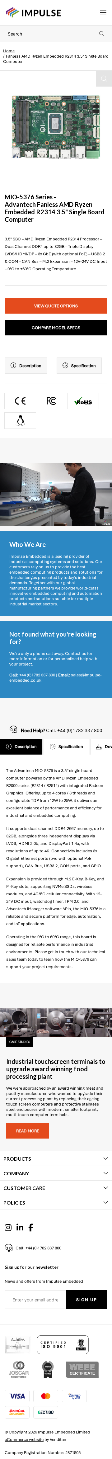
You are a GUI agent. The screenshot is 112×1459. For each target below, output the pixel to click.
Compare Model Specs (56, 327)
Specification (83, 365)
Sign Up (86, 1299)
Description (30, 365)
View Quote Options (56, 306)
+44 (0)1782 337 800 (37, 675)
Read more (27, 1131)
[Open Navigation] (103, 13)
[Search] (102, 33)
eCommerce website (24, 1439)
